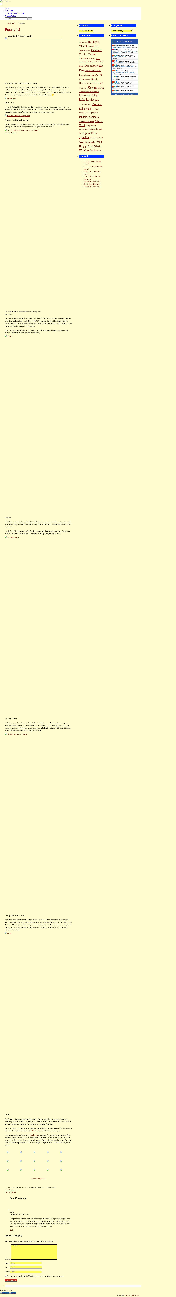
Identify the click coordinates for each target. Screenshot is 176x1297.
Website (7, 1272)
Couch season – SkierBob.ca (121, 47)
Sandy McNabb (91, 125)
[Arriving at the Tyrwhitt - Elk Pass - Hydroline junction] (51, 1164)
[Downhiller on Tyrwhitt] (38, 1164)
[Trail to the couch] (65, 1164)
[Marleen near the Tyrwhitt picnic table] (11, 1164)
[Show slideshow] (38, 1179)
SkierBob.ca (116, 83)
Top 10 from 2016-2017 (92, 186)
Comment (8, 1259)
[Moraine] (51, 1173)
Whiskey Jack (39, 1187)
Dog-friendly (91, 65)
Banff (91, 42)
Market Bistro (37, 1131)
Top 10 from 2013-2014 (92, 184)
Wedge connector (87, 141)
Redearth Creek (86, 121)
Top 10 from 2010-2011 (92, 181)
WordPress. (135, 1295)
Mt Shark (95, 108)
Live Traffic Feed (124, 42)
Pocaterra (93, 117)
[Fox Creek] (38, 1173)
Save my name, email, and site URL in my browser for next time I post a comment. (35, 1276)
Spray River (90, 133)
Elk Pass (11, 1187)
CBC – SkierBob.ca (118, 62)
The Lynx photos (10, 1192)
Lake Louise (87, 99)
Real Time (124, 94)
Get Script (117, 94)
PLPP (25, 1187)
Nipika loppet (33, 1135)
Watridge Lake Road (96, 138)
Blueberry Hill (91, 45)
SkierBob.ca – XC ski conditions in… (123, 78)
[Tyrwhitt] (51, 1155)
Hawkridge (90, 83)
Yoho (98, 150)
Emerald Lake (90, 70)
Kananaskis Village (88, 95)
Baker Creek (83, 42)
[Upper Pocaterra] (38, 1155)
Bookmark (51, 1187)
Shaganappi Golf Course (87, 129)
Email (7, 1267)
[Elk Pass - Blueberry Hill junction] (24, 1173)
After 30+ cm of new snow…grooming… (124, 72)
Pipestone (93, 112)
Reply (12, 1230)
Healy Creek (98, 83)
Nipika (81, 112)
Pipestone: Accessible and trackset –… (124, 66)
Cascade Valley (87, 58)
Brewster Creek (85, 50)
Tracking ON (131, 94)
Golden (88, 79)
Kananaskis (11, 23)
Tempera (127, 1295)
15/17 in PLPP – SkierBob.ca (121, 57)
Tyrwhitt (31, 1187)
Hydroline (83, 88)
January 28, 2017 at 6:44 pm (19, 1214)
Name (7, 1263)
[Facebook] (4, 1293)
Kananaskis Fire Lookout (89, 91)
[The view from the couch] (11, 1173)
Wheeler (98, 146)
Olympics (86, 113)
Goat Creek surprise (11, 1190)
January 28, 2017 (13, 36)
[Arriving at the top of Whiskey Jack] (24, 1155)
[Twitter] (12, 1293)
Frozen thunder (90, 75)
